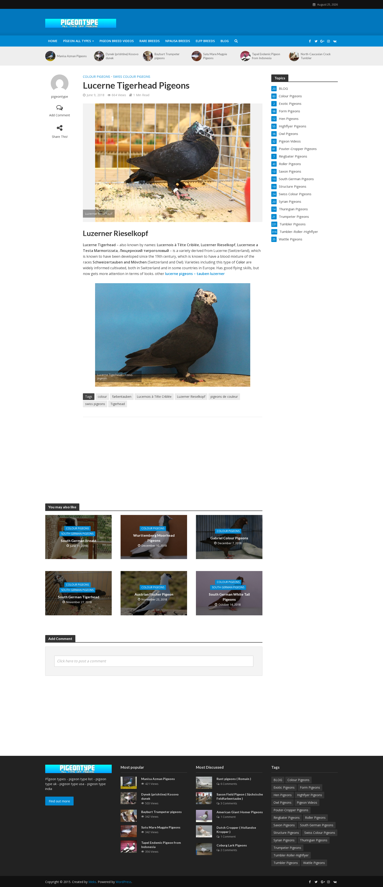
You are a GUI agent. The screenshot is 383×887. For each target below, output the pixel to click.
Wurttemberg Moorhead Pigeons (154, 537)
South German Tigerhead (78, 597)
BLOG (225, 41)
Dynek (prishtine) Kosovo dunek (122, 56)
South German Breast (78, 540)
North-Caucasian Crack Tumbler (316, 56)
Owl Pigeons (282, 802)
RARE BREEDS (149, 41)
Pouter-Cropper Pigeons (291, 810)
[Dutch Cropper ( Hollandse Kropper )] (204, 831)
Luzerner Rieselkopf (191, 396)
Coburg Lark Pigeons (232, 845)
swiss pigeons (95, 404)
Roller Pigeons (315, 817)
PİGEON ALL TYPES (77, 41)
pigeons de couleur (224, 396)
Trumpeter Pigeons (287, 848)
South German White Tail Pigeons (229, 596)
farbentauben (121, 396)
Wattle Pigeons (314, 863)
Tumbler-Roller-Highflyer (291, 855)
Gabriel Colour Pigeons (229, 538)
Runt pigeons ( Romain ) (234, 779)
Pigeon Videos (307, 802)
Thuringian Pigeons (313, 840)
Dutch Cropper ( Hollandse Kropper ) (236, 830)
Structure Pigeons (286, 832)
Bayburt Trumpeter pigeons (167, 56)
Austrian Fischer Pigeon (154, 594)
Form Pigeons (310, 787)
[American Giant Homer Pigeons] (204, 815)
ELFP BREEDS (205, 41)
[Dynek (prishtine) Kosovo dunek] (99, 56)
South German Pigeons (77, 534)
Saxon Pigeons (284, 825)
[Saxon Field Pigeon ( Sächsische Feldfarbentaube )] (204, 797)
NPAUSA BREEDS (177, 41)
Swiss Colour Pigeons (131, 76)
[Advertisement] (172, 456)
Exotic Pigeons (284, 787)
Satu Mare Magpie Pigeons (215, 56)
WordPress (123, 882)
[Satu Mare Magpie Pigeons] (196, 56)
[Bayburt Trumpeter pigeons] (147, 56)
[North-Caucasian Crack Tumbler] (294, 56)
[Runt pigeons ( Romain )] (204, 782)
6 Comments (229, 784)
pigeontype (59, 96)
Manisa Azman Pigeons (72, 56)
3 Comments (229, 803)
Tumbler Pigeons (286, 863)
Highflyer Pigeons (309, 795)
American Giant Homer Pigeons (240, 812)
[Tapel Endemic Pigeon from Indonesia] (245, 56)
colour (102, 396)
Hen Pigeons (283, 795)
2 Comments (229, 850)
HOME (52, 41)
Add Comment (59, 115)
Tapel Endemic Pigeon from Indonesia (266, 56)
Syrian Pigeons (284, 840)
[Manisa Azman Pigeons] (50, 56)
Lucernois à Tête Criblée (154, 396)
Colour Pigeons (96, 76)
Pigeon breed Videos (117, 41)
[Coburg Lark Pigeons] (204, 848)
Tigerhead (117, 404)
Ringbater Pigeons (287, 817)
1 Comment (228, 817)
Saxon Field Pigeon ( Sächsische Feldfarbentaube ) (240, 796)
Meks (92, 882)
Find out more (59, 801)
